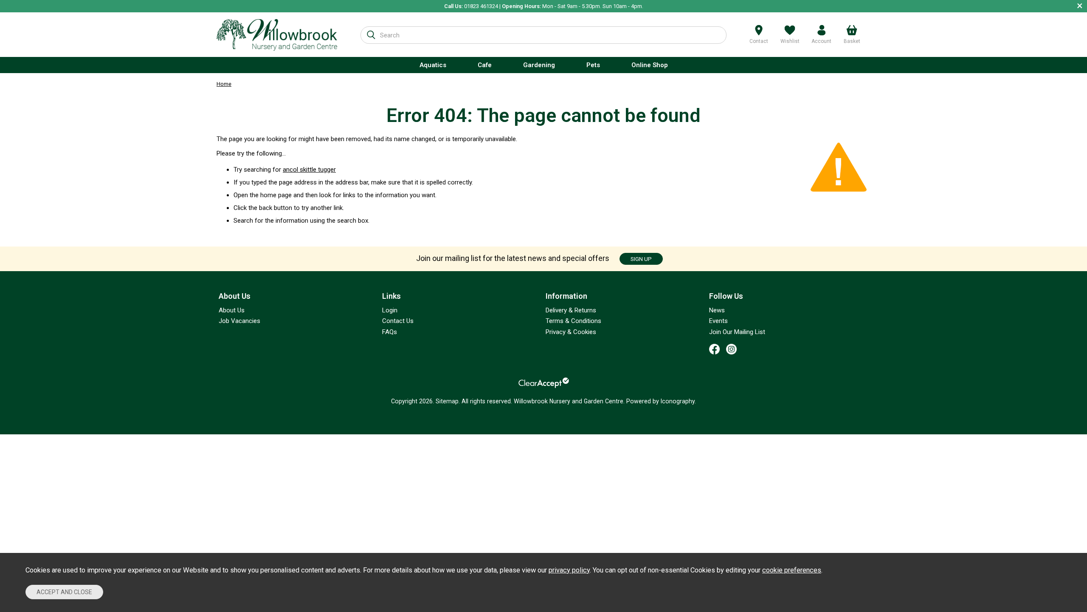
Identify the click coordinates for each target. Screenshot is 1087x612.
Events (718, 321)
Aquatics (433, 65)
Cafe (485, 65)
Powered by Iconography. (661, 401)
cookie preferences (791, 570)
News (717, 310)
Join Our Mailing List (737, 332)
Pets (593, 65)
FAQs (389, 332)
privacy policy (569, 570)
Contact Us (398, 321)
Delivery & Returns (571, 310)
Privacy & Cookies (571, 332)
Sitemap (447, 401)
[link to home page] (277, 35)
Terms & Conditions (573, 321)
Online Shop (649, 65)
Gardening (539, 65)
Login (389, 310)
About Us (232, 310)
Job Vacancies (239, 321)
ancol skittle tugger (309, 169)
